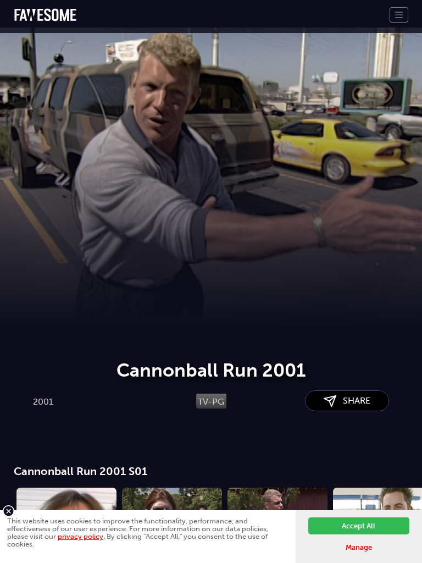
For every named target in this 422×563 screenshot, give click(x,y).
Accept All (358, 526)
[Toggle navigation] (399, 15)
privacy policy (80, 536)
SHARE (353, 400)
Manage (359, 547)
